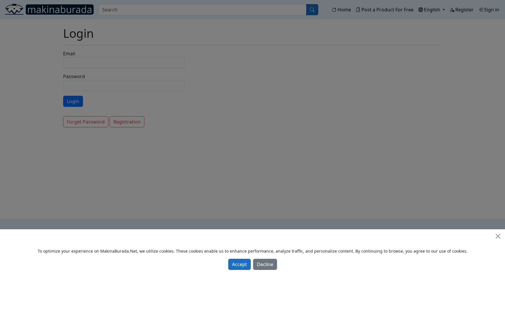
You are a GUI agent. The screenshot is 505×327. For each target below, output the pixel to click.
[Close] (498, 236)
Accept (239, 264)
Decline (265, 264)
